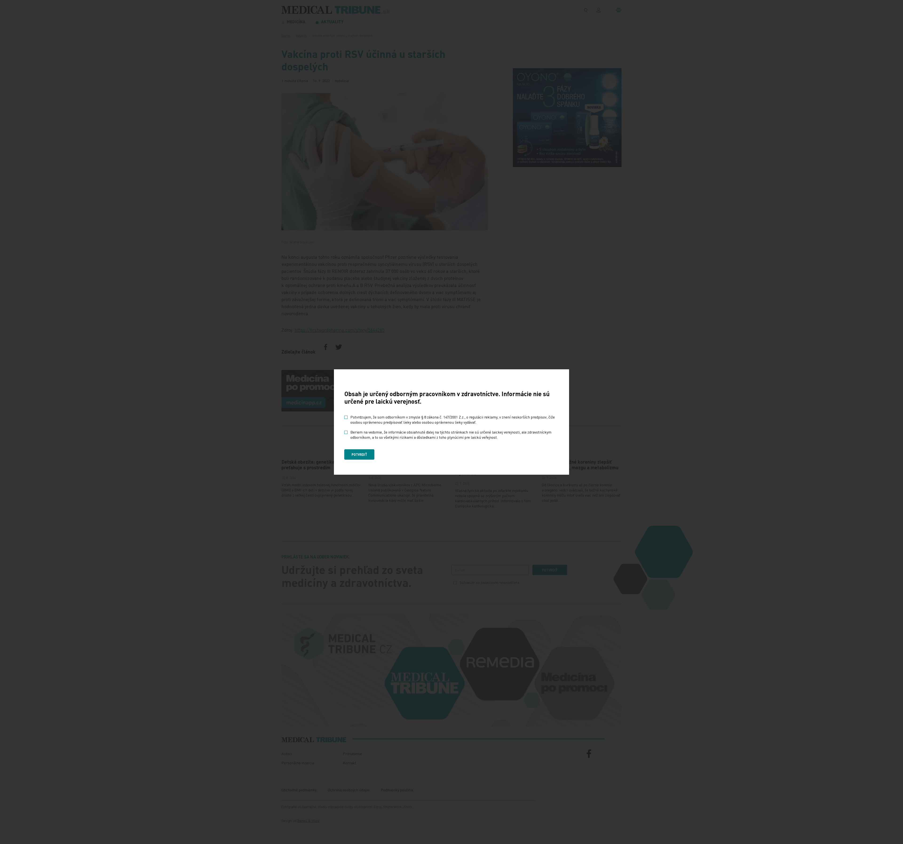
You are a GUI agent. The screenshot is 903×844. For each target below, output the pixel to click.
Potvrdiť (359, 454)
